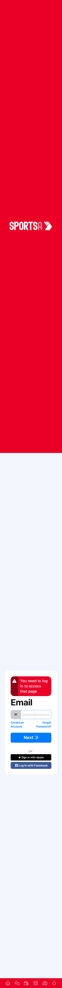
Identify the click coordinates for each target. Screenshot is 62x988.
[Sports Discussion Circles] (17, 983)
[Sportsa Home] (7, 983)
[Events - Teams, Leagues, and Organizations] (26, 983)
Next (29, 737)
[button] (31, 757)
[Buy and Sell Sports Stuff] (35, 983)
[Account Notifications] (54, 983)
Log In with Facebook (33, 765)
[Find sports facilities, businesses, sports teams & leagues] (44, 983)
